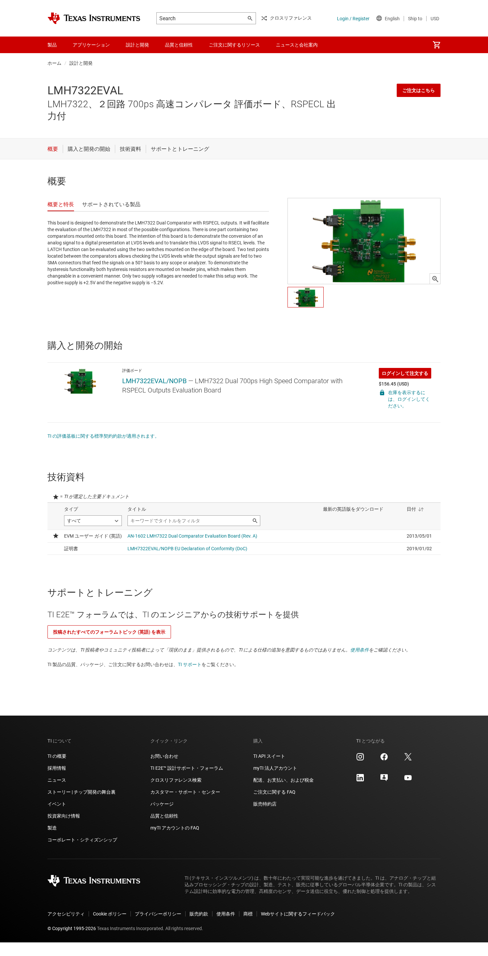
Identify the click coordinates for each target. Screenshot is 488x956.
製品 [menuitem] (52, 44)
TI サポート (190, 664)
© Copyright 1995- (71, 928)
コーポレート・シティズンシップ (82, 839)
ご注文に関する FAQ (274, 792)
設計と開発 (81, 63)
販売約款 (199, 913)
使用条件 (359, 649)
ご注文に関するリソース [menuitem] (234, 44)
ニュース (56, 780)
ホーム (54, 63)
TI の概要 (56, 756)
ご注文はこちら (418, 90)
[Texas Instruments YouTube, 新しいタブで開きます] (408, 780)
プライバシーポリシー (158, 913)
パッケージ (162, 804)
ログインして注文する (405, 373)
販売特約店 (265, 804)
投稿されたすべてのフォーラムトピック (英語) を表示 (109, 632)
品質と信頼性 (164, 816)
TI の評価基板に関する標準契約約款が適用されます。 (103, 436)
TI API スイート (269, 756)
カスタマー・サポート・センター (185, 792)
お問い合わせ (164, 756)
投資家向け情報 (63, 816)
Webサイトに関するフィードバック (298, 913)
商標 (248, 913)
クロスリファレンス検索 (176, 780)
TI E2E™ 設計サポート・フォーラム (186, 768)
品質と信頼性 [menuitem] (179, 44)
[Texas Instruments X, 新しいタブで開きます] (408, 759)
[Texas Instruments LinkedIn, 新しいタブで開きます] (360, 780)
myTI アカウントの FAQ (174, 827)
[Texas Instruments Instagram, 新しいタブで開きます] (360, 759)
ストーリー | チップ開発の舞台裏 (81, 792)
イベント (56, 804)
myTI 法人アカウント (275, 768)
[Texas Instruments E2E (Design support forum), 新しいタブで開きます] (384, 780)
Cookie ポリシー (109, 913)
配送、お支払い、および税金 (283, 780)
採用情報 (56, 768)
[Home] (93, 18)
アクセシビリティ (66, 913)
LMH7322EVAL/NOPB (154, 381)
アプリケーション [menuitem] (91, 44)
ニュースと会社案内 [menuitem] (297, 44)
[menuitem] (436, 45)
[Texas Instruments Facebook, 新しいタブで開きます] (384, 759)
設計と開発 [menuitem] (137, 44)
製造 (52, 827)
